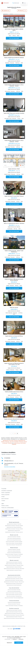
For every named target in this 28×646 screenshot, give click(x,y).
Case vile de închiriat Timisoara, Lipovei (14, 594)
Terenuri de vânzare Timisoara (14, 549)
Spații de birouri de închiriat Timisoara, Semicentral (14, 618)
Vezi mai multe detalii (14, 38)
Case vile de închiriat (14, 587)
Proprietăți (3, 488)
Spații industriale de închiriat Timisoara (14, 616)
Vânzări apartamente (14, 522)
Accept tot (19, 642)
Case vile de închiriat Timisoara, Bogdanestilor (14, 597)
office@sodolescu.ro (9, 460)
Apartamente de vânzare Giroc (14, 530)
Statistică (15, 639)
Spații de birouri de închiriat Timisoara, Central (14, 613)
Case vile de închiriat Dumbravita (14, 591)
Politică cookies (5, 505)
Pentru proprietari (5, 494)
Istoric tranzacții (4, 498)
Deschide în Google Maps (9, 466)
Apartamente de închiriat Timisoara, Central (14, 578)
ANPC (2, 503)
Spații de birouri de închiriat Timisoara (14, 610)
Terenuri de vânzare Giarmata (14, 557)
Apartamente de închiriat (14, 575)
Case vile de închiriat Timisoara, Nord (14, 596)
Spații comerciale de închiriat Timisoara (14, 611)
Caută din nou (6, 10)
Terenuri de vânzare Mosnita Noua (14, 552)
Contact (3, 500)
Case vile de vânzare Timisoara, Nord (14, 544)
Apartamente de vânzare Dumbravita (14, 527)
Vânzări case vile (14, 535)
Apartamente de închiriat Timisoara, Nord (14, 583)
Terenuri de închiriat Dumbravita (14, 602)
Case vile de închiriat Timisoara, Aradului (14, 592)
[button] (25, 10)
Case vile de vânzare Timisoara (14, 536)
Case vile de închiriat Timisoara (14, 589)
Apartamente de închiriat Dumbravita (14, 585)
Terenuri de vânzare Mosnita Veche (14, 555)
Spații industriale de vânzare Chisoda (14, 570)
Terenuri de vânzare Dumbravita (14, 551)
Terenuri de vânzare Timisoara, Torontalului (14, 554)
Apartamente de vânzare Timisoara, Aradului (14, 525)
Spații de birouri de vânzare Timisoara (14, 562)
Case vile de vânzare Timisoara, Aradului (14, 541)
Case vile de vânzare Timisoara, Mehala (14, 543)
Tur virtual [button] (16, 415)
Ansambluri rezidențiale (6, 490)
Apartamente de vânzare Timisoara (14, 523)
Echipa (2, 496)
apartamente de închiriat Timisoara (10, 440)
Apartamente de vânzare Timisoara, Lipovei (14, 532)
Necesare (8, 639)
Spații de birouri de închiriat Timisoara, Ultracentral (14, 615)
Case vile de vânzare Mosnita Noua (14, 539)
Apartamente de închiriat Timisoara (14, 576)
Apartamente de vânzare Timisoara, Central (14, 528)
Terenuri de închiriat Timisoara (14, 604)
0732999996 (7, 458)
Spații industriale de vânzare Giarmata (14, 566)
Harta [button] (22, 25)
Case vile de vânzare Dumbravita (14, 538)
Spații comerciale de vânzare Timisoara (14, 563)
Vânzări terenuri (14, 547)
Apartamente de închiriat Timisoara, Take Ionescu (14, 581)
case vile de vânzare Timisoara (16, 441)
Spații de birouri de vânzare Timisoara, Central (14, 565)
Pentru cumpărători (5, 492)
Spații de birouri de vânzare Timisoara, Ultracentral (14, 568)
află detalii (17, 636)
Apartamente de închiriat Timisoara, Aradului (14, 580)
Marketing (21, 639)
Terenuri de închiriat (14, 600)
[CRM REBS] (16, 628)
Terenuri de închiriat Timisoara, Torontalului (14, 605)
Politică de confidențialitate (7, 507)
